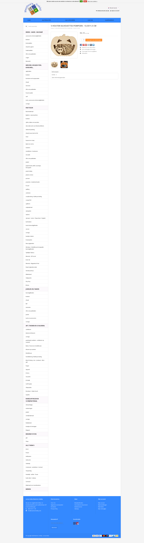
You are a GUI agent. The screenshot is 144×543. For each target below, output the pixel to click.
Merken (28, 489)
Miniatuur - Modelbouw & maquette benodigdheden (35, 248)
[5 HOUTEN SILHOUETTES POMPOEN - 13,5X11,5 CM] (64, 45)
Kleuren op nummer (31, 349)
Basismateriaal (29, 111)
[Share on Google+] (83, 45)
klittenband (29, 274)
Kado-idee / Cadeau (31, 478)
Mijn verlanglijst (102, 509)
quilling (27, 189)
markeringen (29, 408)
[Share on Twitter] (93, 45)
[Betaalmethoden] (94, 535)
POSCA (27, 373)
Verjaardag (28, 470)
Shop (27, 441)
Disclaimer (53, 507)
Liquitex (28, 394)
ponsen (28, 178)
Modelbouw (29, 353)
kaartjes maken (30, 236)
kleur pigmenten (30, 243)
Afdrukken (84, 53)
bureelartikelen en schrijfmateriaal (32, 400)
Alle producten (46, 20)
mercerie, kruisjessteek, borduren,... (34, 66)
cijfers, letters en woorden (32, 122)
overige (28, 103)
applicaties (28, 71)
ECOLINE (28, 380)
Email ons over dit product (88, 47)
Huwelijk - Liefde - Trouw (32, 474)
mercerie (28, 85)
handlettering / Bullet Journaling (34, 356)
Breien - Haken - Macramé (34, 32)
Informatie (55, 72)
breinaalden (29, 43)
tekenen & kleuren (30, 333)
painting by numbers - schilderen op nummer (35, 341)
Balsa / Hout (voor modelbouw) (33, 346)
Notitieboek (29, 423)
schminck (28, 193)
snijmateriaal (29, 207)
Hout (27, 136)
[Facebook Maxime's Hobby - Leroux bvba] (74, 523)
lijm (26, 303)
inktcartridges (29, 405)
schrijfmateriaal (30, 415)
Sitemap (76, 509)
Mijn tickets (101, 507)
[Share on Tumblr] (91, 45)
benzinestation (31, 434)
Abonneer (54, 527)
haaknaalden (29, 50)
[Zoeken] (26, 26)
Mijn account (115, 10)
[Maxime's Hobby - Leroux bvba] (44, 9)
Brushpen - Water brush (32, 391)
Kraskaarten (29, 240)
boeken (28, 75)
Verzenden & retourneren (81, 505)
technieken (28, 222)
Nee (85, 1)
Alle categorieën (70, 20)
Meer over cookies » (92, 1)
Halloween (28, 456)
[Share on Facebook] (81, 45)
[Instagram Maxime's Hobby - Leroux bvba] (77, 523)
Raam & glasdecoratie (31, 267)
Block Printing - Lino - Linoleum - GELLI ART (35, 361)
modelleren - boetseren (32, 151)
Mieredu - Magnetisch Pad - (33, 263)
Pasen (27, 452)
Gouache (28, 376)
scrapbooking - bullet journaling (34, 196)
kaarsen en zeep (30, 140)
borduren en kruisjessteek (32, 78)
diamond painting (30, 129)
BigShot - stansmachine (32, 115)
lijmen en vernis (30, 144)
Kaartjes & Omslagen (31, 426)
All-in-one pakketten (31, 54)
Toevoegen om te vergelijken (89, 51)
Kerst (27, 449)
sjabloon (28, 203)
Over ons (90, 20)
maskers (28, 147)
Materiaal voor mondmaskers (33, 485)
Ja (81, 1)
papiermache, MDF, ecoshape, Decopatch (33, 166)
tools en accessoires (31, 318)
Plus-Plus (28, 281)
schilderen (28, 329)
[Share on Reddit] (88, 45)
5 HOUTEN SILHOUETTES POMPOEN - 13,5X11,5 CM (67, 28)
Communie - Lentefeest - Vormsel (34, 467)
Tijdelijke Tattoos (30, 252)
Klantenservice (109, 20)
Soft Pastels (29, 384)
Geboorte (28, 460)
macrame (28, 307)
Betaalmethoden (78, 503)
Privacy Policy (54, 509)
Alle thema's (30, 445)
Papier (27, 366)
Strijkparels (29, 278)
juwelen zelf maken (32, 289)
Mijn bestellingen (102, 505)
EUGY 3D (28, 260)
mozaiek (28, 155)
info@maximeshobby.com (34, 510)
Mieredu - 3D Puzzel (31, 256)
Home (29, 20)
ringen (27, 57)
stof (27, 96)
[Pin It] (86, 45)
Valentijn (28, 463)
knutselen (29, 108)
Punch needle (29, 93)
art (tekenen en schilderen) (35, 326)
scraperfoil (28, 200)
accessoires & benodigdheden (33, 36)
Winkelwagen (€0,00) (103, 10)
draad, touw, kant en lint (32, 133)
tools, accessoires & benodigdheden (35, 100)
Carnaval (28, 481)
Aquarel (28, 369)
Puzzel (27, 185)
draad (27, 82)
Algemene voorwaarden (57, 505)
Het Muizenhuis (30, 270)
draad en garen (30, 47)
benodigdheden (30, 293)
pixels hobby (29, 171)
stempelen (28, 211)
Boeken (28, 39)
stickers (28, 214)
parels (27, 314)
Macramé (28, 61)
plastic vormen (29, 175)
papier (27, 162)
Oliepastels (29, 387)
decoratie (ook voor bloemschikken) (35, 126)
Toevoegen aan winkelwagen (93, 40)
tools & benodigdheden (32, 225)
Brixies (27, 285)
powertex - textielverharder (33, 182)
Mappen (28, 430)
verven (27, 229)
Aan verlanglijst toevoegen (89, 49)
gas (27, 438)
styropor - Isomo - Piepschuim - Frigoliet (35, 218)
